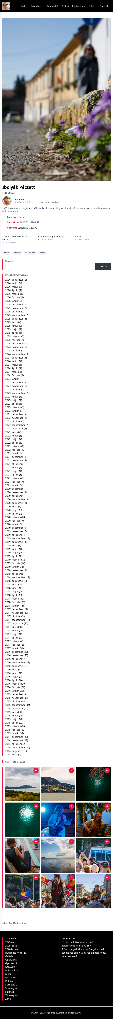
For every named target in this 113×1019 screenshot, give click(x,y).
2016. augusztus (14, 666)
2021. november (14, 460)
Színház (9, 991)
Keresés (9, 261)
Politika (9, 981)
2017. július (11, 627)
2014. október (13, 744)
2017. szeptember (15, 619)
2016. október (13, 658)
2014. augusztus (14, 751)
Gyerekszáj (11, 963)
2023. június (12, 396)
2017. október (13, 616)
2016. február (12, 687)
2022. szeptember (15, 425)
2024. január (12, 379)
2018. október (13, 573)
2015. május (12, 719)
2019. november (14, 531)
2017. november (14, 612)
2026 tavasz (9, 193)
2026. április (12, 290)
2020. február (12, 520)
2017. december (14, 609)
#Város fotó (30, 252)
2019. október (13, 534)
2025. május (12, 329)
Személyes (11, 988)
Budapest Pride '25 (15, 952)
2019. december (14, 527)
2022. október (13, 421)
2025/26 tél (11, 945)
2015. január (12, 733)
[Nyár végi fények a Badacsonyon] (58, 784)
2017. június (12, 630)
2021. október (13, 464)
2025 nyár (10, 938)
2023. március (13, 407)
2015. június (12, 715)
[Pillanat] (93, 855)
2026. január (12, 301)
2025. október (13, 311)
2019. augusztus (14, 542)
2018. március (13, 598)
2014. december (14, 736)
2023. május (12, 400)
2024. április (12, 368)
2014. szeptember (15, 747)
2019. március (13, 559)
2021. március (13, 478)
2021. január (12, 485)
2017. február (12, 644)
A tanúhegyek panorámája (51, 236)
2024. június (12, 361)
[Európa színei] (22, 891)
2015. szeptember (15, 705)
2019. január (12, 566)
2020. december (14, 488)
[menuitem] (52, 6)
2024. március (13, 371)
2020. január (12, 524)
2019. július (11, 545)
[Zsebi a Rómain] (93, 820)
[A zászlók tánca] (58, 891)
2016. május (12, 676)
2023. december (14, 382)
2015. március (13, 726)
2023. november (14, 386)
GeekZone (11, 959)
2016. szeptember (15, 662)
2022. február (12, 449)
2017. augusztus (14, 623)
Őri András (19, 199)
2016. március (13, 683)
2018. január (12, 605)
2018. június (12, 588)
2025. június (12, 325)
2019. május (12, 552)
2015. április (12, 722)
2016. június (12, 673)
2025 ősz (10, 942)
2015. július (11, 712)
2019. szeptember (15, 538)
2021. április (12, 474)
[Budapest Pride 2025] (93, 891)
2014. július (11, 754)
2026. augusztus (14, 279)
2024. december (14, 343)
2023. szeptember (15, 393)
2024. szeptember (15, 354)
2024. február (12, 375)
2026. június (12, 283)
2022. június (12, 435)
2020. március (13, 517)
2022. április (12, 442)
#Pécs (6, 252)
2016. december (14, 651)
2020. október (13, 495)
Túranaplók (11, 995)
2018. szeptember (15, 577)
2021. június (12, 467)
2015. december (14, 694)
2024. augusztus (14, 357)
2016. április (12, 680)
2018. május (12, 591)
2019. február (12, 563)
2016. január (12, 690)
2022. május (12, 439)
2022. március (13, 446)
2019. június (12, 549)
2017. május (12, 634)
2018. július (11, 584)
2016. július (11, 669)
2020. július (11, 506)
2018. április (12, 595)
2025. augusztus (14, 318)
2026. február (12, 297)
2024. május (12, 364)
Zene (8, 998)
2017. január (12, 648)
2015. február (12, 729)
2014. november (14, 740)
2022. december (14, 414)
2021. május (12, 471)
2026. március (13, 293)
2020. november (14, 492)
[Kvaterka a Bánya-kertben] (58, 820)
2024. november (14, 347)
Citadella (78, 236)
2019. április (12, 556)
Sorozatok (11, 984)
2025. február (12, 340)
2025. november (14, 308)
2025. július (11, 322)
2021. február (12, 481)
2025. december (14, 304)
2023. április (12, 403)
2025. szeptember (15, 315)
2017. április (12, 637)
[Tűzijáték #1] (22, 820)
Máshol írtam (12, 970)
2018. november (14, 570)
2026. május (12, 286)
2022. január (12, 453)
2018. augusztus (14, 581)
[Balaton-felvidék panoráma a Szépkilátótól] (22, 784)
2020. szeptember (15, 499)
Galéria (9, 956)
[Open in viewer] (36, 770)
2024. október (13, 350)
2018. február (12, 602)
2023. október (13, 389)
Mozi (8, 974)
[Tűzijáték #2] (93, 784)
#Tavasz (17, 252)
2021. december (14, 456)
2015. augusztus (14, 708)
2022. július (11, 432)
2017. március (13, 641)
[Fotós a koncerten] (22, 855)
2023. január (12, 410)
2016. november (14, 655)
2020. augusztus (14, 503)
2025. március (13, 336)
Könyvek (10, 967)
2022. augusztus (14, 428)
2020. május (12, 510)
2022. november (14, 418)
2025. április (12, 332)
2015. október (13, 701)
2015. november (14, 697)
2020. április (12, 513)
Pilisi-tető (10, 977)
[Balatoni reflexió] (58, 855)
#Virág (42, 252)
